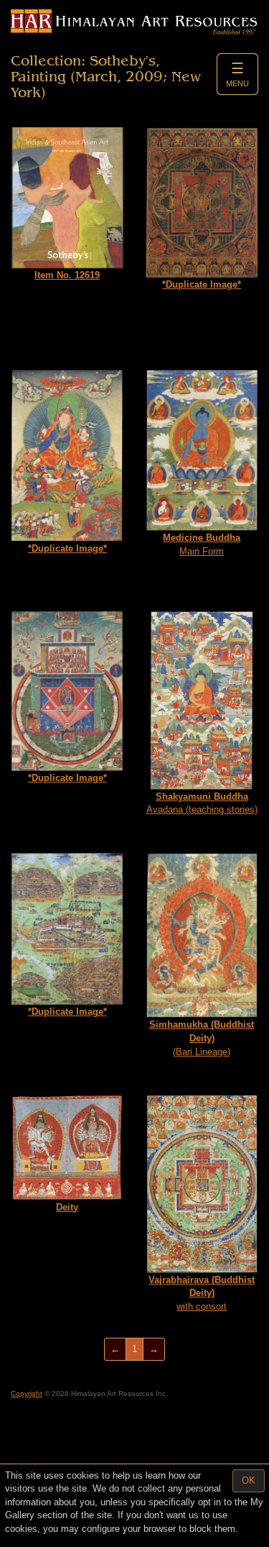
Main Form (201, 544)
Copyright (26, 1393)
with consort (201, 1293)
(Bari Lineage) (201, 1038)
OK (248, 1480)
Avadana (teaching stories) (202, 803)
